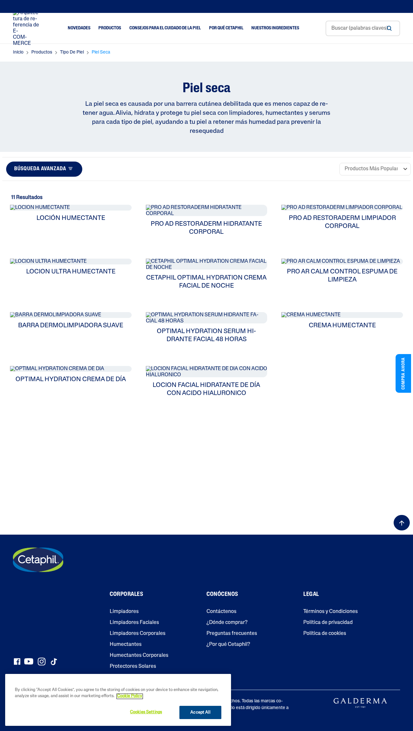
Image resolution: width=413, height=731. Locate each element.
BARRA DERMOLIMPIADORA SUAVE (70, 325)
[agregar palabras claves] (389, 28)
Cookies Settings (146, 712)
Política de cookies (324, 633)
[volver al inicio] (402, 522)
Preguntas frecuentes (231, 633)
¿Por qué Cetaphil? (228, 644)
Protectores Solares (133, 666)
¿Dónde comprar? (226, 622)
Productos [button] (109, 28)
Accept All (200, 712)
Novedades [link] (79, 28)
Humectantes (126, 644)
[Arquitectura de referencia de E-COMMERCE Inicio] (27, 28)
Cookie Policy (129, 696)
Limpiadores (124, 611)
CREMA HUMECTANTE (342, 325)
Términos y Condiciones (330, 611)
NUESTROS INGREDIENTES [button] (275, 28)
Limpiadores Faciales (134, 622)
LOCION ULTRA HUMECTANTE (71, 272)
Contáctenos (221, 611)
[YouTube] (28, 661)
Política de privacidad (328, 622)
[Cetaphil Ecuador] (38, 559)
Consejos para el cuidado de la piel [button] (165, 28)
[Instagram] (41, 661)
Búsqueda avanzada (40, 169)
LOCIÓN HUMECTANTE (70, 218)
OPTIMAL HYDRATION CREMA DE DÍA (70, 379)
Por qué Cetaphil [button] (226, 28)
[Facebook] (17, 661)
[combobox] (363, 28)
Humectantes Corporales (139, 655)
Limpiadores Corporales (138, 633)
